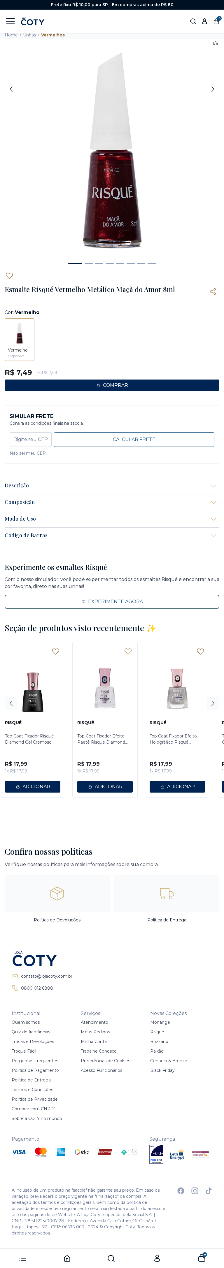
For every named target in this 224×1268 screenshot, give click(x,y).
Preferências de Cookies (105, 1060)
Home (11, 35)
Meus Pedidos (95, 1032)
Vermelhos (53, 35)
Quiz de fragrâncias (31, 1032)
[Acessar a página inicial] (42, 958)
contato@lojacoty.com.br (46, 976)
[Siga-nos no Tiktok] (208, 1190)
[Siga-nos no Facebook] (180, 1190)
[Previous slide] (11, 89)
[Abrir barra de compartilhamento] (212, 291)
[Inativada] (156, 1154)
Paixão (157, 1051)
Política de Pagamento (35, 1070)
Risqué (157, 1032)
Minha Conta (94, 1041)
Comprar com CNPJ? (33, 1108)
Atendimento (94, 1022)
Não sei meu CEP (28, 453)
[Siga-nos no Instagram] (194, 1190)
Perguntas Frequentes (35, 1060)
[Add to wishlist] (9, 275)
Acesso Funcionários (101, 1070)
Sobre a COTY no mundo (37, 1118)
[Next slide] (212, 89)
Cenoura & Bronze (168, 1060)
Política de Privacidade (35, 1099)
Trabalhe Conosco (99, 1051)
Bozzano (159, 1041)
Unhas (29, 35)
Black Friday (162, 1070)
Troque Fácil (24, 1051)
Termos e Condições (32, 1089)
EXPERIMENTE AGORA (115, 601)
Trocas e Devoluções (33, 1041)
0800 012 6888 (37, 988)
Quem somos (26, 1022)
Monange (160, 1022)
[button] (75, 263)
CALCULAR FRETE (134, 439)
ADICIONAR (36, 786)
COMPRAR (115, 385)
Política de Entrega (31, 1080)
